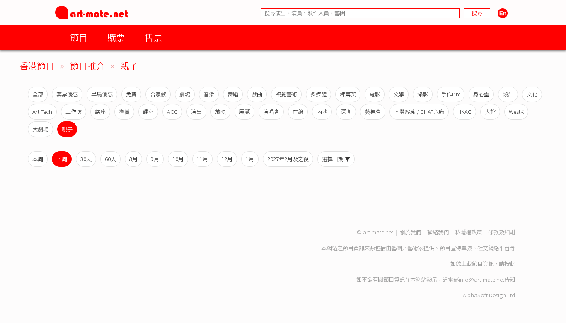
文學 (398, 94)
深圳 (346, 112)
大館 (490, 112)
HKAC (464, 112)
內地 (322, 112)
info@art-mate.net (481, 279)
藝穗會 (373, 112)
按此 (509, 264)
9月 (155, 159)
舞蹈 (232, 94)
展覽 (244, 112)
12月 (226, 159)
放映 (220, 112)
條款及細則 (501, 232)
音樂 (208, 94)
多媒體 (318, 94)
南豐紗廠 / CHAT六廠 (419, 112)
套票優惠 (67, 94)
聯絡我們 (438, 232)
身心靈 (481, 94)
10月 (178, 159)
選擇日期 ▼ (336, 159)
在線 (298, 112)
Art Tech (42, 112)
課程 (148, 112)
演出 (196, 112)
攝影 (422, 94)
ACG (172, 112)
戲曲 (257, 94)
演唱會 (271, 112)
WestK (516, 112)
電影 (374, 94)
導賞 (124, 112)
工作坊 (73, 112)
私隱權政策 (468, 232)
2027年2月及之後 (288, 159)
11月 (202, 159)
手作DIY (450, 94)
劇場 (184, 94)
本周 (37, 159)
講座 (100, 112)
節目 (78, 37)
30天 (86, 159)
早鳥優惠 (102, 94)
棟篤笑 (348, 94)
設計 (508, 94)
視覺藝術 (286, 94)
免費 (131, 94)
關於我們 (410, 232)
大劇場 (40, 129)
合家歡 (158, 94)
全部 (37, 94)
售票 (153, 37)
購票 (116, 37)
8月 (133, 159)
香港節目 (36, 65)
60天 (110, 159)
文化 (532, 94)
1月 (250, 159)
